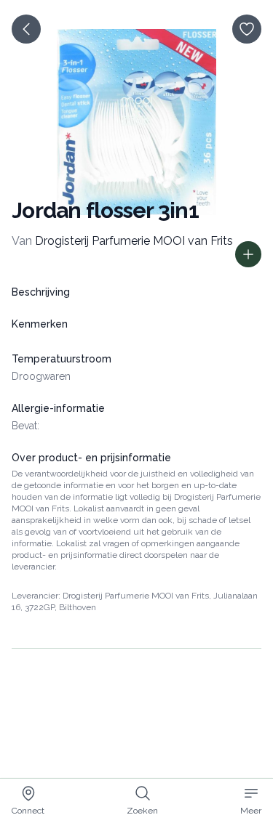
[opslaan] (246, 29)
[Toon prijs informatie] (248, 254)
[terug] (26, 29)
